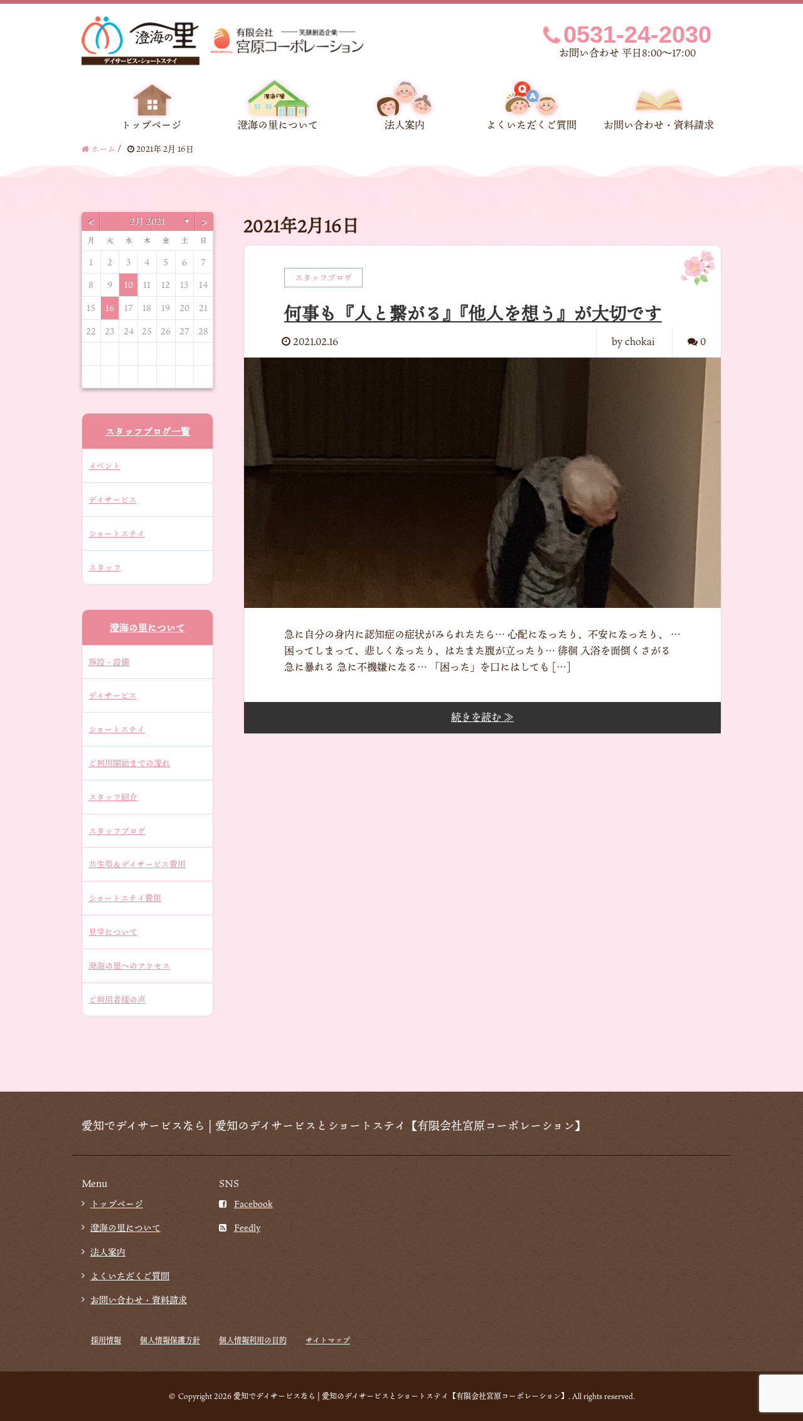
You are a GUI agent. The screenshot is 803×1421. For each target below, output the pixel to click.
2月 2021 (147, 221)
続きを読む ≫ (482, 717)
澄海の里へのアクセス (129, 965)
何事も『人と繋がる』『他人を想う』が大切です (473, 313)
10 (128, 284)
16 (109, 307)
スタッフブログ (117, 830)
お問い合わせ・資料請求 (659, 124)
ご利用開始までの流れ (129, 763)
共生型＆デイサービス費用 (137, 864)
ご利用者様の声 (117, 999)
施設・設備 (108, 662)
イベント (104, 465)
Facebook (253, 1203)
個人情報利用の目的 (253, 1340)
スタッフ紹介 (112, 796)
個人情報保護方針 (170, 1340)
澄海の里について (278, 124)
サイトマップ (328, 1340)
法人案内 (405, 124)
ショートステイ (116, 533)
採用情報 (106, 1340)
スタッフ (104, 567)
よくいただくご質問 (531, 124)
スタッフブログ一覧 (147, 431)
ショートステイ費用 (124, 897)
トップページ (151, 124)
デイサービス (112, 499)
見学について (112, 931)
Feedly (247, 1227)
